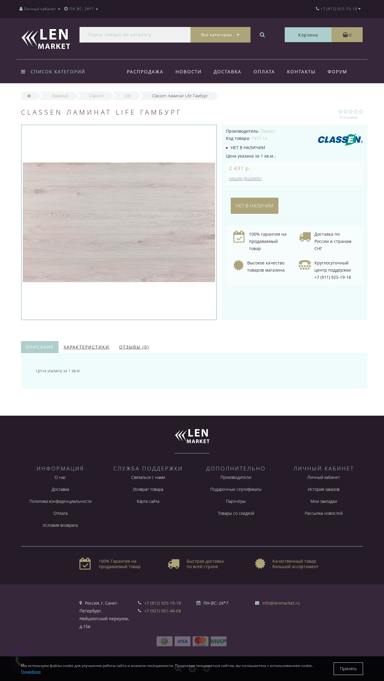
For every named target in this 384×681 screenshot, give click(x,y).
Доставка (228, 72)
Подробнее (31, 671)
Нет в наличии (255, 205)
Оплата (264, 72)
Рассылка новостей (324, 513)
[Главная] (29, 96)
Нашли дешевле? (245, 178)
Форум (337, 72)
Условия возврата (60, 525)
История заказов (324, 489)
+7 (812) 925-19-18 (162, 603)
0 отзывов (349, 117)
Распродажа (145, 72)
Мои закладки (323, 501)
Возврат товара (148, 489)
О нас (60, 477)
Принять (348, 668)
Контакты (301, 72)
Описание (40, 347)
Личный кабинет (323, 477)
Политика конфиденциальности (60, 501)
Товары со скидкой (236, 513)
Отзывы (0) (134, 347)
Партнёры (236, 501)
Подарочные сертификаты (236, 489)
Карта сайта (148, 501)
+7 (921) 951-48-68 (162, 611)
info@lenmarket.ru (281, 603)
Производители (235, 477)
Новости (189, 72)
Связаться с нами (148, 477)
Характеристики (87, 347)
